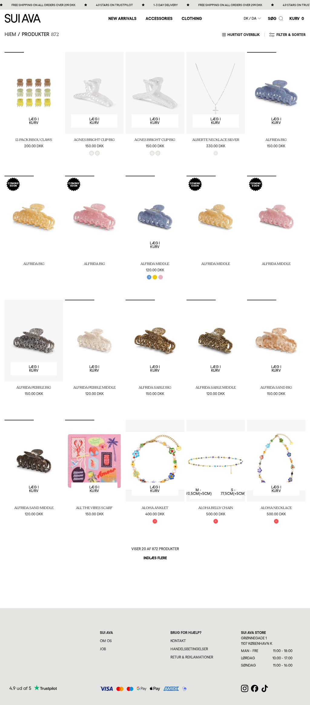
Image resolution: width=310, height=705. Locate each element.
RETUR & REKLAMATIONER (191, 657)
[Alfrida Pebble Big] (34, 340)
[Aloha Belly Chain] (215, 460)
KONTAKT (178, 641)
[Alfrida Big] (276, 93)
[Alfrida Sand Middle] (34, 460)
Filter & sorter (291, 35)
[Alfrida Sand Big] (276, 340)
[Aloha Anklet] (155, 460)
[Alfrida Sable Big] (155, 340)
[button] (159, 18)
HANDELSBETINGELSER (189, 649)
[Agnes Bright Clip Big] (94, 93)
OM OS (106, 641)
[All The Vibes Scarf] (94, 460)
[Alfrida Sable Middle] (215, 340)
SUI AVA (106, 633)
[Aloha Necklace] (276, 460)
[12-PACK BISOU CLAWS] (34, 93)
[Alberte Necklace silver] (215, 93)
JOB (103, 649)
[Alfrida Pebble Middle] (94, 340)
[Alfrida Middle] (155, 216)
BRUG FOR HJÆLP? (185, 633)
